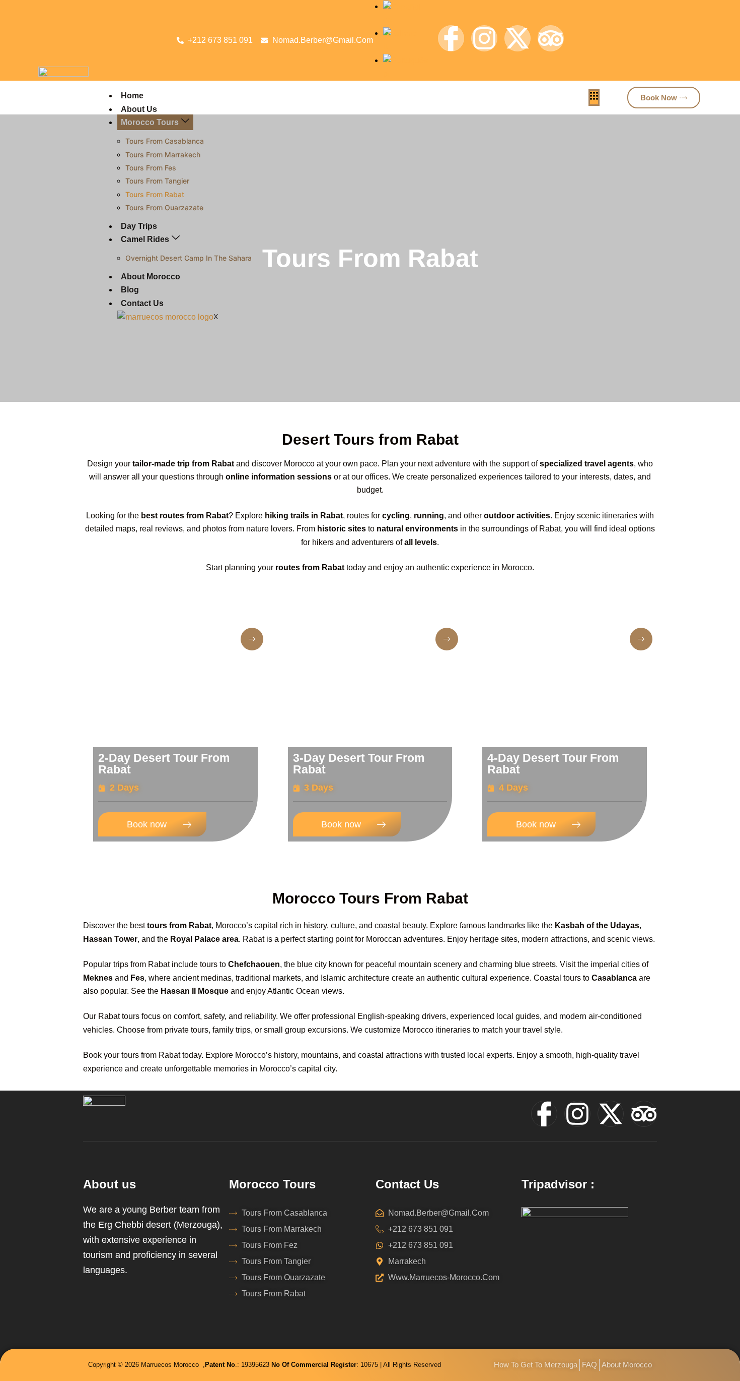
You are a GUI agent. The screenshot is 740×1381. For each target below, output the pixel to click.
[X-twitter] (517, 38)
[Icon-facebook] (451, 38)
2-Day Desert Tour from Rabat (164, 763)
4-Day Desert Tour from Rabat (553, 763)
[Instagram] (484, 38)
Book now (147, 824)
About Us (139, 109)
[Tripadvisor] (551, 38)
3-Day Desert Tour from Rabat (358, 763)
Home (132, 95)
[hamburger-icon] (594, 97)
